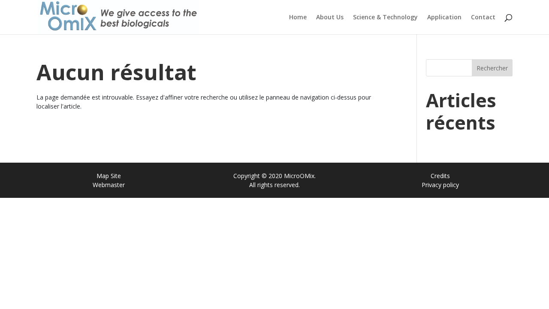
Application (444, 17)
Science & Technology (385, 17)
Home (298, 17)
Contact (483, 17)
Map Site (109, 176)
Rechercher (492, 68)
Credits (440, 176)
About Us (330, 17)
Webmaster (109, 185)
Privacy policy (440, 185)
